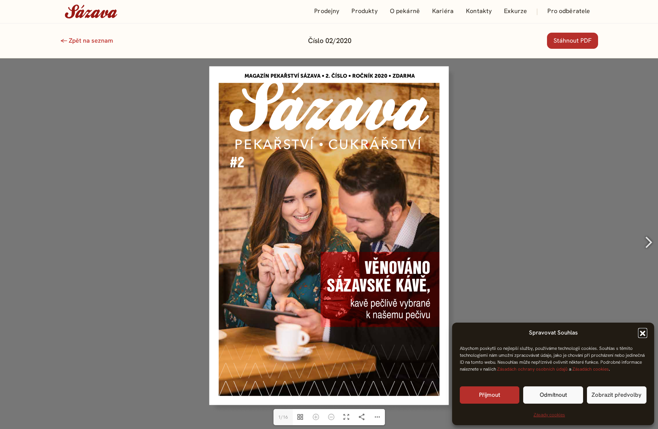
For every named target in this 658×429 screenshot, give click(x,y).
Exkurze (515, 11)
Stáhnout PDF (573, 40)
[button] (642, 332)
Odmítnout (553, 395)
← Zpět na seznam (86, 40)
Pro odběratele (568, 11)
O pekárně (405, 11)
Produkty (364, 11)
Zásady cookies (549, 415)
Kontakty (479, 11)
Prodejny (326, 11)
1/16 (283, 417)
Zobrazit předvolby (616, 395)
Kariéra (443, 11)
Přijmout (489, 395)
